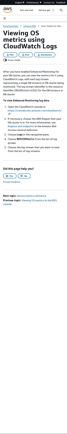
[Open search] (61, 10)
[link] (52, 26)
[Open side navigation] (4, 18)
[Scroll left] (18, 10)
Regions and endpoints (21, 126)
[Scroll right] (53, 10)
